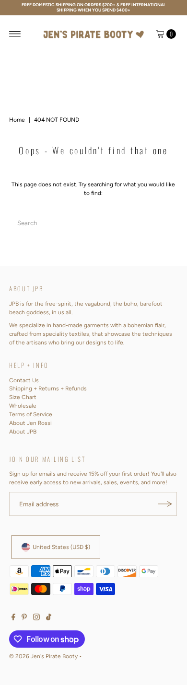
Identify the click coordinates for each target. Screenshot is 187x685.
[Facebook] (13, 618)
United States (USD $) (61, 547)
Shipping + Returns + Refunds (48, 388)
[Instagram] (36, 618)
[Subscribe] (165, 504)
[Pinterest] (24, 618)
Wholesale (22, 405)
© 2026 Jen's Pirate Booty (43, 656)
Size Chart (22, 397)
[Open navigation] (15, 34)
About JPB (22, 431)
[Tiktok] (48, 618)
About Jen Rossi (30, 423)
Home (17, 119)
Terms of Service (30, 414)
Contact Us (24, 380)
